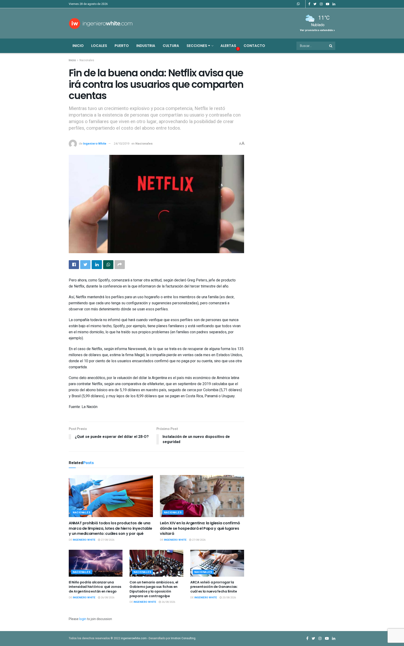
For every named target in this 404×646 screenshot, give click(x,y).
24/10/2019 (121, 143)
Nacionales (86, 60)
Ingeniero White (94, 143)
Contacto (254, 45)
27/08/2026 (107, 540)
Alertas (228, 45)
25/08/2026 (229, 598)
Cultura (171, 45)
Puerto (122, 45)
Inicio (78, 45)
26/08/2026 (107, 598)
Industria (145, 45)
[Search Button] (331, 46)
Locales (99, 45)
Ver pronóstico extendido (317, 30)
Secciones (197, 45)
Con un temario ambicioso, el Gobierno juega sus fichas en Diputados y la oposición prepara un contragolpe (154, 589)
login (82, 619)
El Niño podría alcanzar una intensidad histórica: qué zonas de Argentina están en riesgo (95, 587)
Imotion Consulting (183, 638)
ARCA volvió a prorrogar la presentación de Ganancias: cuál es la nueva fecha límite (214, 587)
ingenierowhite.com (134, 638)
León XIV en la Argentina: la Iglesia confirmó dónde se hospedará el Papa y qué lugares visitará (200, 528)
